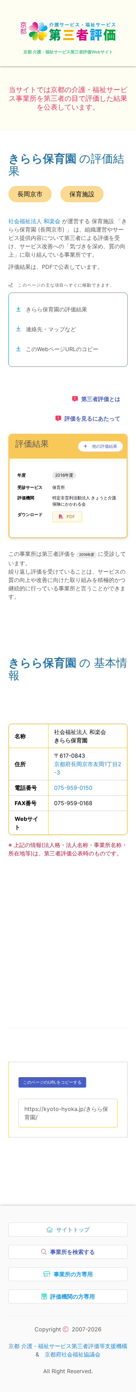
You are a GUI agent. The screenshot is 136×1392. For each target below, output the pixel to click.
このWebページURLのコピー (62, 349)
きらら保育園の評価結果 (56, 309)
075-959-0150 (73, 787)
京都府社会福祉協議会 (72, 1354)
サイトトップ (74, 1231)
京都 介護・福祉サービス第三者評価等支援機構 (67, 1345)
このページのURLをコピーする (52, 1084)
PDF (71, 516)
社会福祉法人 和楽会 (34, 221)
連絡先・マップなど (51, 329)
